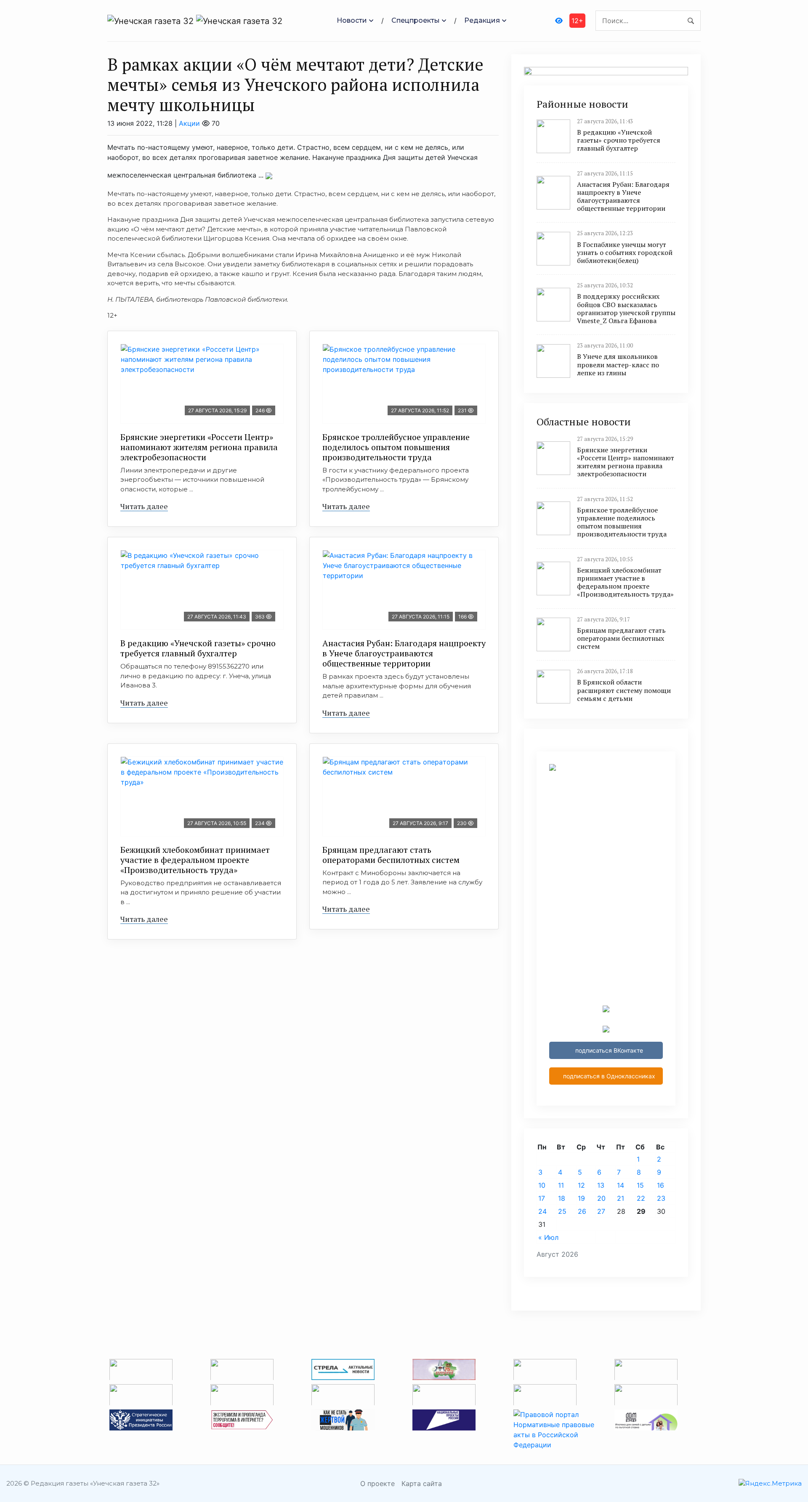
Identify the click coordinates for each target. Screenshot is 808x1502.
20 (601, 1198)
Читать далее (144, 506)
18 (561, 1198)
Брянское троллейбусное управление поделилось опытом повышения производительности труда (396, 447)
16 (660, 1185)
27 (601, 1211)
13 (600, 1185)
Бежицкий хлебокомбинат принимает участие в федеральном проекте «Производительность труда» (195, 860)
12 (581, 1185)
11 (561, 1185)
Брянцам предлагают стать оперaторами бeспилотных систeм (391, 854)
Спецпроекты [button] (415, 20)
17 (541, 1198)
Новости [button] (352, 20)
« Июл (548, 1237)
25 (562, 1211)
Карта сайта (421, 1483)
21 (620, 1198)
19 (581, 1198)
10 (541, 1185)
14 (620, 1185)
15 (640, 1185)
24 (542, 1211)
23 (661, 1198)
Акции (189, 123)
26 (582, 1211)
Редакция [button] (482, 20)
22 (641, 1198)
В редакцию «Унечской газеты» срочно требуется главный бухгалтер (198, 648)
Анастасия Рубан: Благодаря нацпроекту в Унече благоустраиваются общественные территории (404, 653)
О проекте (377, 1483)
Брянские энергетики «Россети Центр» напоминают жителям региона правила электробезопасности (199, 447)
